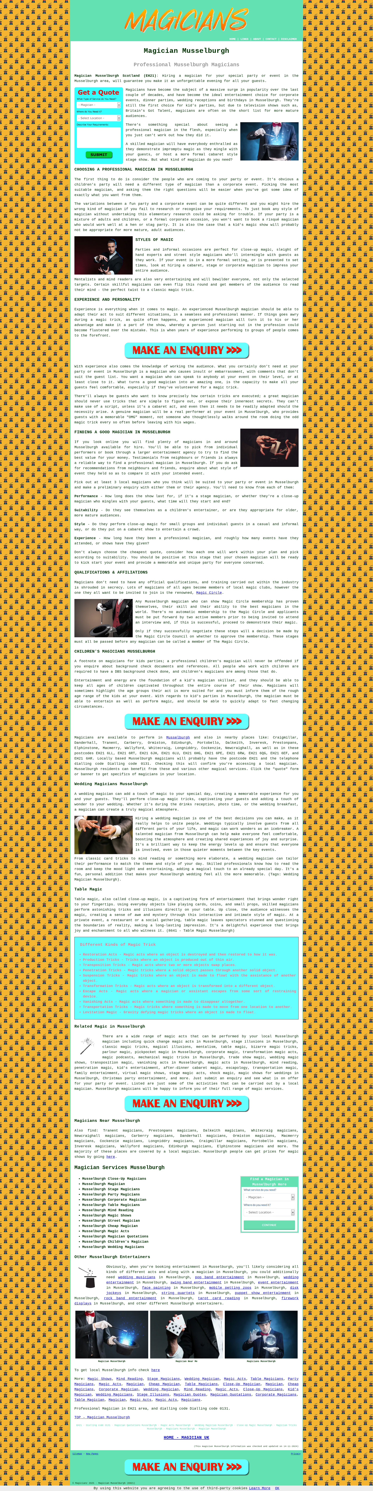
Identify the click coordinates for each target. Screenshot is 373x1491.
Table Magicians (267, 1379)
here (110, 1157)
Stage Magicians (163, 1379)
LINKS (244, 39)
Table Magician (89, 1400)
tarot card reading (219, 1298)
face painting (156, 1288)
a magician (203, 1272)
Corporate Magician (118, 1389)
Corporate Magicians (276, 1395)
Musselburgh (178, 737)
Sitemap (77, 1454)
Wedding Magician (202, 1379)
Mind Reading (129, 1379)
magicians (164, 758)
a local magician (181, 1152)
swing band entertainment (196, 1282)
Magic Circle (209, 593)
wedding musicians (137, 1277)
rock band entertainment (130, 1298)
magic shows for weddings (265, 1073)
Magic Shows (100, 1379)
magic (107, 1057)
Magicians (84, 737)
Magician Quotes (190, 1395)
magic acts (176, 1036)
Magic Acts (235, 1379)
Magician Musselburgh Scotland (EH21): (116, 76)
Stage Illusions (153, 1395)
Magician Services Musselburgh (119, 1168)
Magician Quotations (230, 1395)
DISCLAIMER (289, 39)
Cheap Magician (164, 1384)
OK (277, 1488)
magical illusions (172, 1047)
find (92, 1131)
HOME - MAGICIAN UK (186, 1437)
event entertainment (278, 1282)
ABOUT (257, 39)
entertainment (186, 1267)
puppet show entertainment (263, 1293)
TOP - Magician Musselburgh (102, 1417)
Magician (135, 1384)
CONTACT (271, 39)
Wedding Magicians (114, 1395)
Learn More (259, 1488)
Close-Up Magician (241, 1384)
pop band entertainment (219, 1277)
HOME (232, 39)
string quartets (178, 1293)
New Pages (92, 1454)
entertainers (209, 1303)
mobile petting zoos (230, 1288)
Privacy (296, 1454)
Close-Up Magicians (263, 1389)
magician (287, 764)
